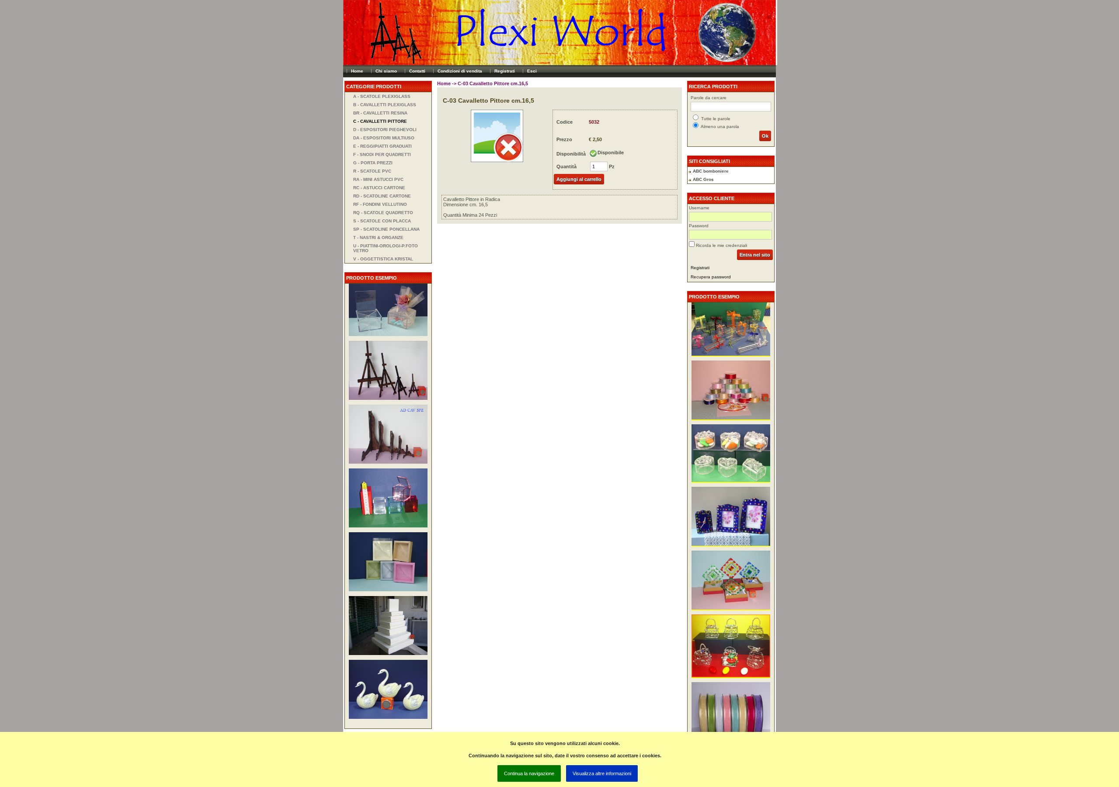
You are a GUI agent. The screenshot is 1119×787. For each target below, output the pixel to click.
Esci (532, 71)
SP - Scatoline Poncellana (386, 229)
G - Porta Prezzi (373, 162)
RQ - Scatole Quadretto (383, 212)
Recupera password (711, 276)
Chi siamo (386, 71)
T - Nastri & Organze (378, 237)
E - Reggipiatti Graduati (382, 146)
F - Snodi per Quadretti (382, 154)
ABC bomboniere (711, 171)
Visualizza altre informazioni (602, 773)
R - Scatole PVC (372, 171)
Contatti (417, 71)
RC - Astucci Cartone (379, 187)
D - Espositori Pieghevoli (385, 129)
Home (357, 71)
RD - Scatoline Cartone (382, 196)
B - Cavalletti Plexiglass (384, 104)
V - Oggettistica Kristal (383, 259)
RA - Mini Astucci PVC (378, 179)
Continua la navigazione (529, 773)
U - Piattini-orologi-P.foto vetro (385, 248)
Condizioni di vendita (460, 71)
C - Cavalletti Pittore (380, 121)
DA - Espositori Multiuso (383, 137)
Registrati (504, 71)
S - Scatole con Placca (382, 220)
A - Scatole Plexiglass (381, 96)
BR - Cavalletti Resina (380, 113)
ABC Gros (703, 179)
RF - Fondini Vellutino (380, 204)
